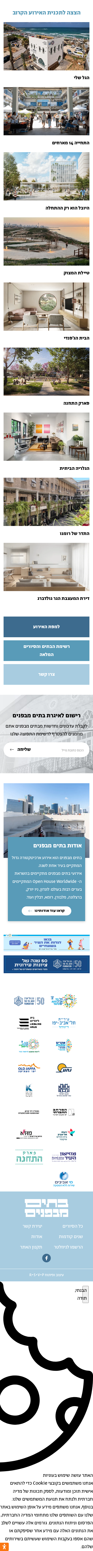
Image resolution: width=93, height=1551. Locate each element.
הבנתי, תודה (85, 1294)
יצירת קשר (32, 1226)
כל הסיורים (72, 1226)
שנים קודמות (71, 1237)
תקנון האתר (31, 1247)
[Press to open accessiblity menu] (4, 1547)
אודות (36, 1237)
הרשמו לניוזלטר (68, 1247)
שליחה (23, 749)
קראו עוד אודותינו (49, 911)
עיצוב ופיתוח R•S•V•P (46, 1275)
